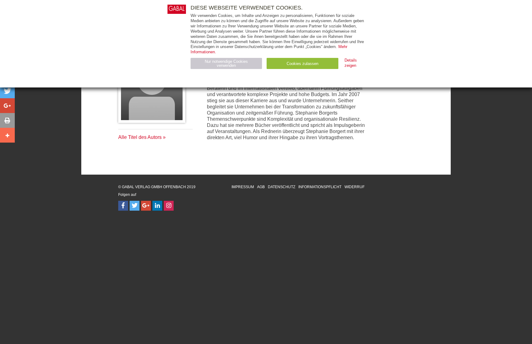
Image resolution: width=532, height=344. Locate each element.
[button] (7, 90)
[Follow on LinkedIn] (157, 206)
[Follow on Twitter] (134, 206)
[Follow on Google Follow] (146, 206)
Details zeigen (351, 63)
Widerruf (355, 187)
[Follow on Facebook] (123, 206)
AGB (261, 187)
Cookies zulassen (302, 63)
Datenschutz (281, 187)
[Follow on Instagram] (169, 206)
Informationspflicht (319, 187)
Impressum (243, 187)
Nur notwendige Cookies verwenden (226, 63)
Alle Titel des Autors (140, 137)
